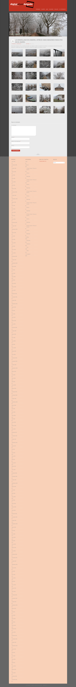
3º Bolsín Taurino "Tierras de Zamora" (31, 192)
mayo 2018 (13, 415)
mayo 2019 (13, 378)
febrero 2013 (14, 628)
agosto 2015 (14, 527)
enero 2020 (13, 354)
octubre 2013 (14, 601)
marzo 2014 (14, 584)
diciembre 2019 (14, 357)
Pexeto (48, 685)
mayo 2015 (13, 537)
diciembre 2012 (14, 635)
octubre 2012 (14, 642)
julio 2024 (13, 205)
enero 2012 (13, 672)
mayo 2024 (13, 212)
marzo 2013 (14, 625)
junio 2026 (13, 161)
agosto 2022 (14, 266)
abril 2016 (13, 500)
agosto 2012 (14, 649)
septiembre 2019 (14, 368)
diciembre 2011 (14, 676)
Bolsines (51, 9)
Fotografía (40, 161)
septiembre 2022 (14, 263)
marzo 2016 (14, 503)
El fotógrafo (62, 9)
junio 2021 (13, 313)
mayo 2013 (13, 618)
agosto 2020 (14, 334)
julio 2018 (13, 408)
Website (12, 145)
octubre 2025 (14, 168)
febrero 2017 (14, 466)
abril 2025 (13, 185)
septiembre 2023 (14, 229)
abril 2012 (13, 662)
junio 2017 (13, 452)
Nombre (12, 137)
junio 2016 (13, 493)
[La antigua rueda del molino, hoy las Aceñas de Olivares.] (45, 90)
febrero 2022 (14, 286)
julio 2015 (13, 530)
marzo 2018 (14, 422)
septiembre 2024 (14, 198)
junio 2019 (13, 374)
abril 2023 (13, 246)
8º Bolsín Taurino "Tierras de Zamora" (31, 226)
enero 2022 (13, 290)
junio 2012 (13, 655)
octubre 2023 (14, 225)
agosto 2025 (14, 171)
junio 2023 (13, 239)
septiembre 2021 (14, 303)
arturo (27, 43)
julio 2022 (13, 269)
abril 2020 (13, 344)
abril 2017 (13, 459)
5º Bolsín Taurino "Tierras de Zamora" (31, 215)
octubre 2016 (14, 479)
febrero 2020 (14, 351)
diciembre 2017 (14, 432)
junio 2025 (13, 178)
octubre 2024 (14, 195)
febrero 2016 (14, 506)
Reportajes (28, 176)
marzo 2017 (14, 462)
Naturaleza (19, 43)
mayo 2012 (13, 659)
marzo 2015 (14, 544)
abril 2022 (13, 280)
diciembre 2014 (14, 554)
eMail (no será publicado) (15, 141)
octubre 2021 (14, 300)
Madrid (43, 161)
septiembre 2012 (14, 645)
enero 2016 (13, 510)
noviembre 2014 (14, 557)
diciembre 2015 (14, 513)
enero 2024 (13, 219)
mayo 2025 (13, 181)
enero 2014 (13, 591)
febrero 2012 (14, 669)
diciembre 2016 (14, 473)
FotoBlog (38, 9)
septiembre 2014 (14, 564)
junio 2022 (13, 273)
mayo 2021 (13, 317)
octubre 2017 (14, 439)
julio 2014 (13, 571)
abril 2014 (13, 581)
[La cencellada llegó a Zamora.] (17, 56)
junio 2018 (13, 412)
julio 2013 (13, 611)
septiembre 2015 (14, 523)
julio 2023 (13, 236)
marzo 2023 (14, 249)
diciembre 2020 (14, 327)
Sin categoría (28, 254)
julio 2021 (13, 310)
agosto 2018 (14, 405)
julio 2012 (13, 652)
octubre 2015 (14, 520)
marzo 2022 (14, 283)
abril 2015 (13, 540)
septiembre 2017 (14, 442)
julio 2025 (13, 175)
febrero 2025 (14, 188)
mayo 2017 (13, 456)
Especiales (28, 240)
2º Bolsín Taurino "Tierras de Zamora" (31, 180)
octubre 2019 (14, 364)
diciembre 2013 (14, 594)
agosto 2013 (14, 608)
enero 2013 (13, 632)
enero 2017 (13, 469)
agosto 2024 (14, 202)
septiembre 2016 (14, 483)
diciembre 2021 (14, 293)
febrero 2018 (14, 425)
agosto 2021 (14, 307)
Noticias (27, 184)
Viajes (27, 250)
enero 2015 (13, 550)
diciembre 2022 (14, 256)
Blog (47, 9)
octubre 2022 (14, 259)
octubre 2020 (14, 330)
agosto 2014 (14, 567)
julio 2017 (13, 449)
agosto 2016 (14, 486)
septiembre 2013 (14, 605)
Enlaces (56, 9)
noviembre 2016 (14, 476)
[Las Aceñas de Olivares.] (31, 90)
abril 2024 (13, 215)
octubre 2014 (14, 561)
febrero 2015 (14, 547)
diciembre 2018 (14, 391)
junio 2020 (13, 337)
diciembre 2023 (14, 222)
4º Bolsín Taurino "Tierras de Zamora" (31, 203)
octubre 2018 (14, 398)
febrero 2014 (14, 588)
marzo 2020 (14, 347)
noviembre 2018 (14, 395)
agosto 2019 (14, 371)
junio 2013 (13, 615)
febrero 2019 (14, 388)
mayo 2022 (13, 276)
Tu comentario (13, 125)
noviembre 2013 (14, 598)
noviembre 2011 (14, 679)
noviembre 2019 (14, 361)
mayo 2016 (13, 496)
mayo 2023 (13, 242)
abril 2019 (13, 381)
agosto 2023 (14, 232)
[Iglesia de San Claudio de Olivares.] (59, 90)
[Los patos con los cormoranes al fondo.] (17, 113)
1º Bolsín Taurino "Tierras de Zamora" (31, 169)
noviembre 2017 (14, 435)
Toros (27, 247)
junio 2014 (13, 574)
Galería (43, 9)
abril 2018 (13, 418)
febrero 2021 (14, 320)
